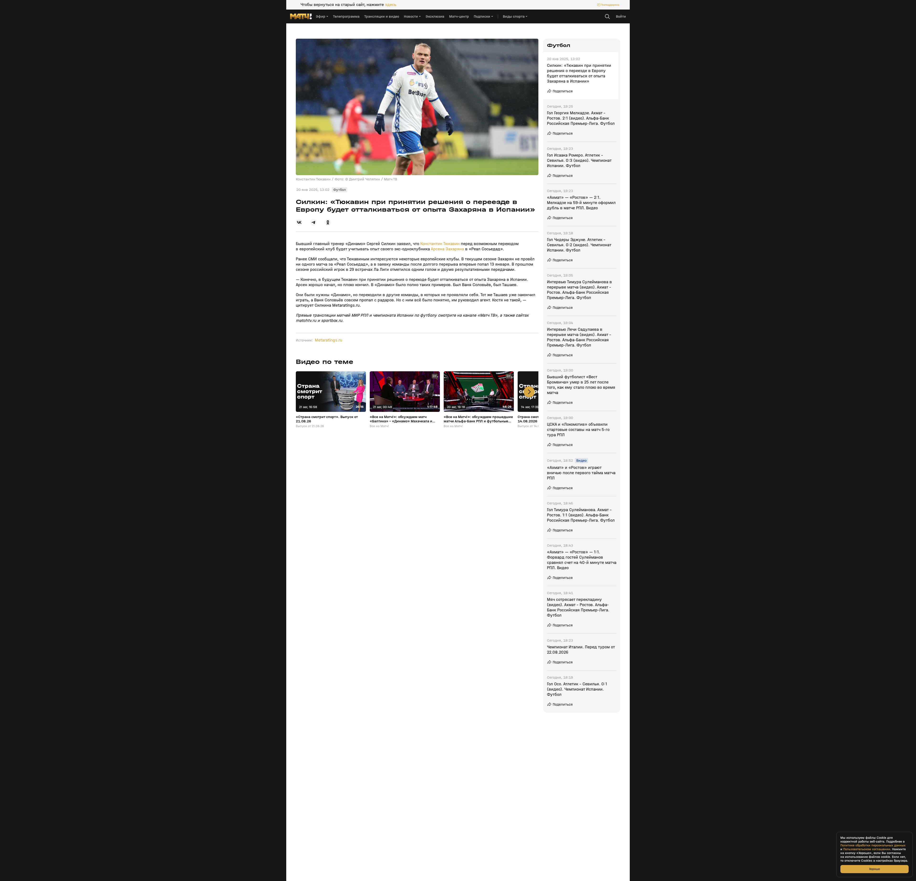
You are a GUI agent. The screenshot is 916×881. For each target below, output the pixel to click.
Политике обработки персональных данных (873, 845)
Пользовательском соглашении (866, 849)
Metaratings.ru (328, 340)
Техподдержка (610, 4)
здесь (390, 4)
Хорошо (874, 869)
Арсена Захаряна (447, 249)
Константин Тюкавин (440, 243)
